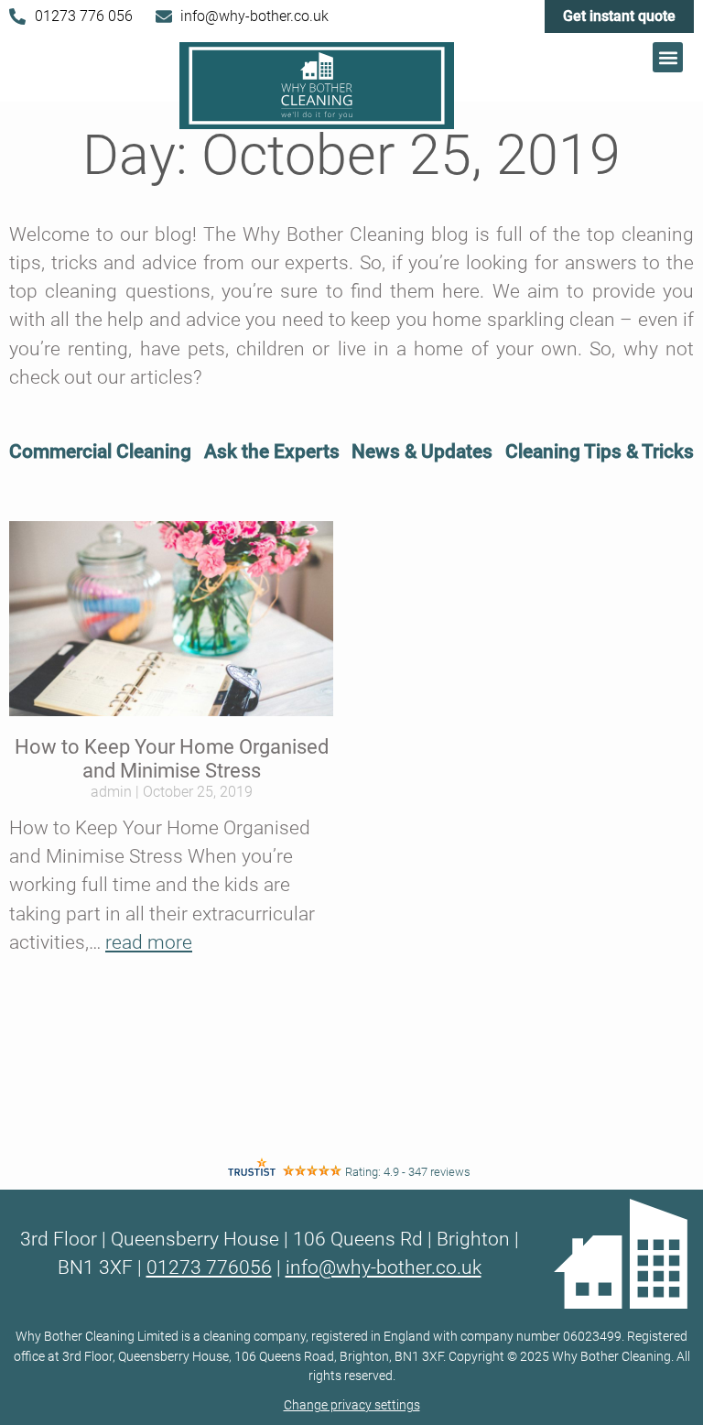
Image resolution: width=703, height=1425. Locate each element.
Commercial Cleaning (100, 451)
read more (148, 942)
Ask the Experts (272, 451)
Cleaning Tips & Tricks (599, 451)
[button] (668, 57)
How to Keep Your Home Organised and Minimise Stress (172, 758)
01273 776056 (209, 1267)
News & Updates (422, 451)
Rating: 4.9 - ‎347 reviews (407, 1172)
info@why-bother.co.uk (383, 1267)
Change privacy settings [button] (352, 1405)
